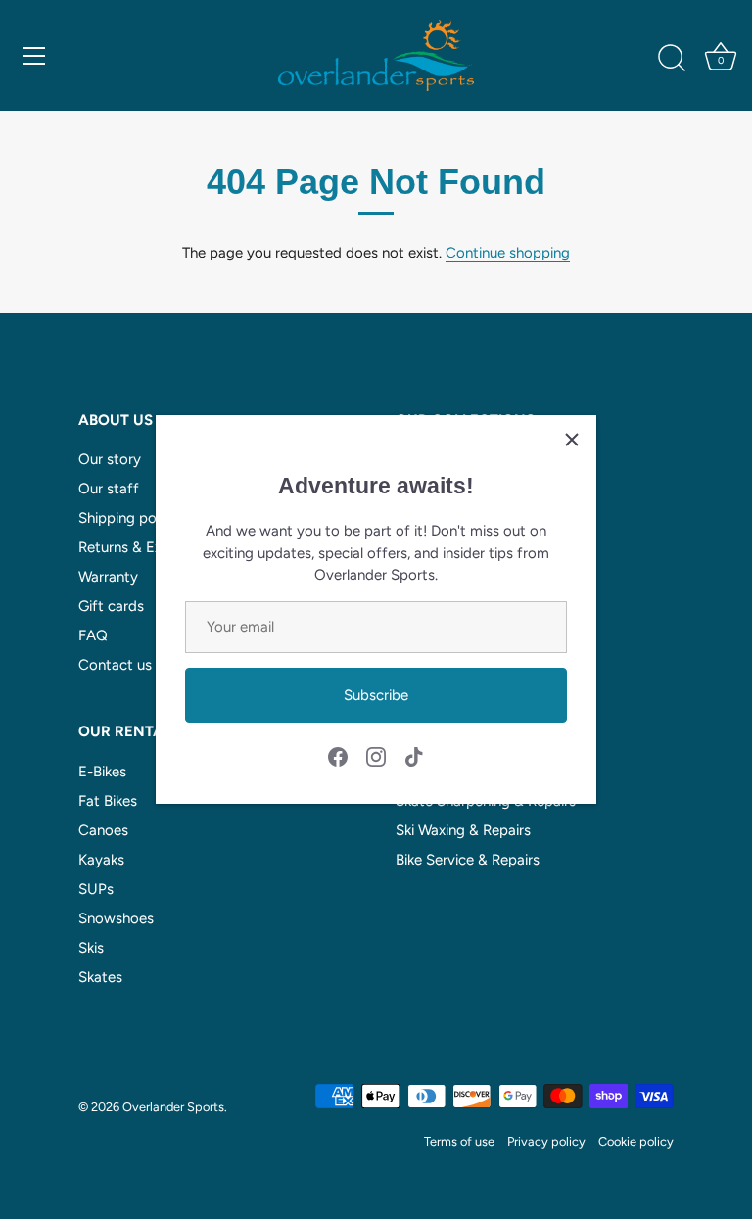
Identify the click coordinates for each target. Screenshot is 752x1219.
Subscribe (376, 695)
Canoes (103, 830)
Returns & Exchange (144, 547)
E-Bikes (102, 771)
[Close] (571, 439)
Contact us (115, 665)
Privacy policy (546, 1141)
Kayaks (101, 859)
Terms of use (459, 1141)
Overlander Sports (173, 1107)
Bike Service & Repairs (468, 859)
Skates (100, 977)
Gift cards (111, 606)
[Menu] (34, 55)
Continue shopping (508, 252)
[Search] (671, 58)
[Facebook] (338, 756)
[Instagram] (376, 756)
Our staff (108, 488)
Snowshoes (116, 918)
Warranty (108, 577)
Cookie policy (636, 1141)
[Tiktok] (414, 756)
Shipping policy (128, 518)
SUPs (96, 889)
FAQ (93, 635)
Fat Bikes (107, 801)
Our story (109, 459)
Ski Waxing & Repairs (463, 830)
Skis (91, 948)
